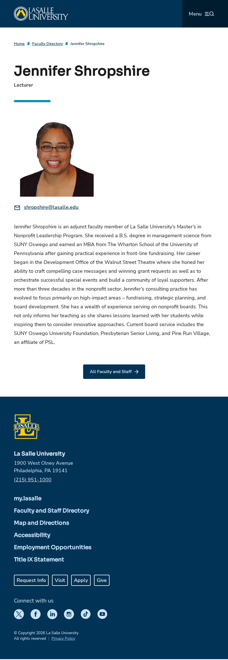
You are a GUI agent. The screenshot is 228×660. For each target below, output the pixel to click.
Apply (81, 580)
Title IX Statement (39, 559)
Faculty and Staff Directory (51, 510)
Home (19, 43)
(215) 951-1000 (32, 479)
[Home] (41, 14)
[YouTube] (102, 614)
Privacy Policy (63, 638)
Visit (60, 580)
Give (102, 580)
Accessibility (32, 535)
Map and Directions (41, 522)
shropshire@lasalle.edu (51, 207)
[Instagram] (69, 614)
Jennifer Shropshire (87, 43)
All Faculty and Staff (111, 372)
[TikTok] (86, 614)
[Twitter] (19, 614)
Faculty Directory (47, 43)
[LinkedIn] (52, 614)
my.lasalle (27, 498)
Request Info (31, 580)
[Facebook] (36, 614)
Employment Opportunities (52, 547)
